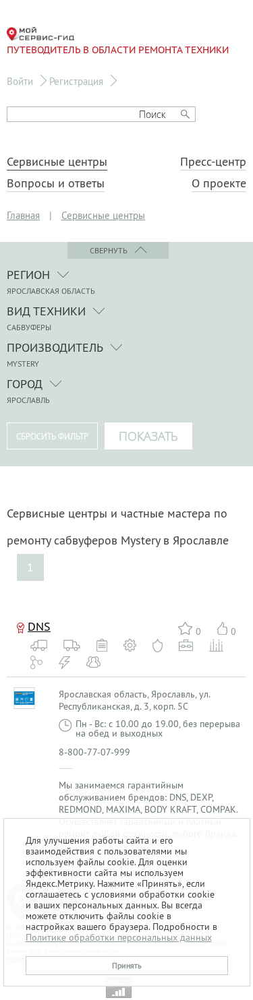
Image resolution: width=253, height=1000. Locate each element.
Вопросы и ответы (56, 183)
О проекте (219, 183)
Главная (23, 215)
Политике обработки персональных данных (119, 937)
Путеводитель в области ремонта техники (118, 50)
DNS (39, 626)
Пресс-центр (213, 162)
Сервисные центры (57, 162)
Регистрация (76, 81)
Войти (20, 81)
